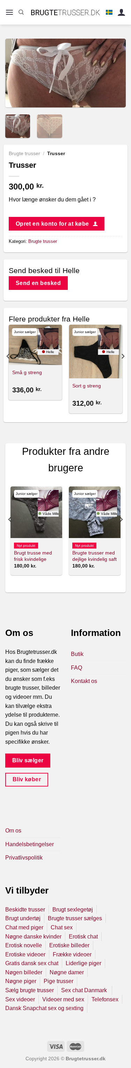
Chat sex (62, 927)
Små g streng (27, 372)
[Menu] (9, 12)
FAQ (76, 668)
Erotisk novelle (23, 945)
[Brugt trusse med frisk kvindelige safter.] (36, 512)
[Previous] (16, 73)
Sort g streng (86, 386)
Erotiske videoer (25, 954)
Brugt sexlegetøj (72, 910)
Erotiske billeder (69, 945)
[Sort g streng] (95, 351)
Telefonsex (105, 999)
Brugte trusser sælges (75, 918)
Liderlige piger (83, 963)
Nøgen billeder (23, 972)
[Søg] (21, 12)
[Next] (114, 73)
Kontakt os (84, 681)
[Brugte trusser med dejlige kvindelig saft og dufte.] (95, 512)
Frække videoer (72, 954)
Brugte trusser (24, 153)
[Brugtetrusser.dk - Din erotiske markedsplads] (65, 12)
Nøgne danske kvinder (33, 937)
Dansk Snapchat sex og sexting (44, 1008)
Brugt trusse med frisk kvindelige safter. (33, 559)
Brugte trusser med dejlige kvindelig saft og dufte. (94, 559)
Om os (13, 831)
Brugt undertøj (23, 918)
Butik (77, 654)
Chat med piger (24, 927)
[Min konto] (121, 12)
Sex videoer (20, 999)
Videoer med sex (63, 999)
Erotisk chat (83, 937)
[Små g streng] (35, 345)
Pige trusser (58, 981)
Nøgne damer (67, 972)
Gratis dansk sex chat (31, 963)
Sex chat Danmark (84, 990)
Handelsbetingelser (29, 844)
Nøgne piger (20, 981)
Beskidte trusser (25, 910)
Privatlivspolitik (24, 858)
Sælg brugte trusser (29, 990)
